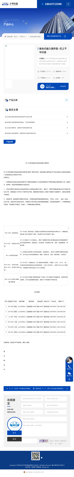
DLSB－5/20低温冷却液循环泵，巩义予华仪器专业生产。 (31, 388)
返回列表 (38, 388)
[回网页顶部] (69, 379)
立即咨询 (63, 86)
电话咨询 (69, 369)
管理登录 (38, 467)
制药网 (33, 467)
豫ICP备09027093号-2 (58, 465)
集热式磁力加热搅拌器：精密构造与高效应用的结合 (20, 133)
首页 (15, 36)
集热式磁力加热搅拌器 (37, 36)
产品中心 (22, 36)
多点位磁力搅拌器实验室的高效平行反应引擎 (18, 117)
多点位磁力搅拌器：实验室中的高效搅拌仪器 (18, 128)
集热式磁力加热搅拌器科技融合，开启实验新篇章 (20, 122)
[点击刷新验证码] (43, 441)
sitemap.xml (45, 467)
